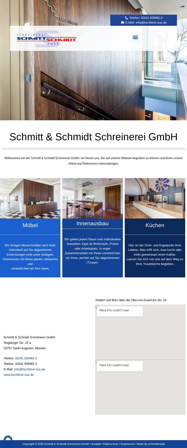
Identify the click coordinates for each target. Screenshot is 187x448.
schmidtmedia (156, 443)
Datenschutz (111, 443)
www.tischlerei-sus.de (19, 375)
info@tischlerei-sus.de (29, 369)
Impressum (127, 443)
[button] (135, 37)
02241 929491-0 (26, 358)
